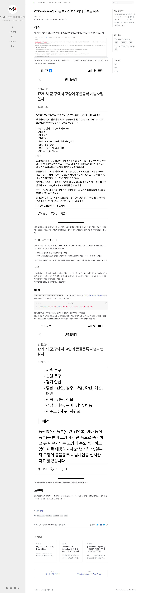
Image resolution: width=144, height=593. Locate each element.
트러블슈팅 (40, 511)
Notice (130, 43)
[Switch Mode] (7, 588)
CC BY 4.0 (50, 525)
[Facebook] (101, 525)
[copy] (106, 303)
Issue (65, 515)
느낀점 (116, 71)
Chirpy (130, 590)
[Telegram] (104, 525)
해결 (116, 67)
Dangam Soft (41, 590)
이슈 (116, 64)
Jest (116, 50)
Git (116, 46)
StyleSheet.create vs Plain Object (124, 20)
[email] (11, 588)
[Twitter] (98, 525)
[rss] (18, 588)
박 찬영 (38, 16)
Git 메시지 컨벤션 (120, 25)
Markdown (123, 43)
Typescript (118, 39)
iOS (62, 515)
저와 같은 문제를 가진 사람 (94, 295)
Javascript (56, 515)
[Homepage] (15, 588)
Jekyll (116, 43)
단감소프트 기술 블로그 (12, 16)
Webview (48, 515)
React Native (40, 515)
